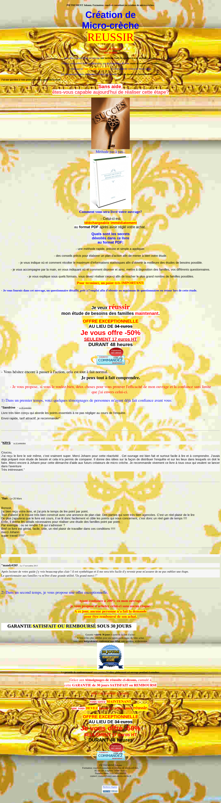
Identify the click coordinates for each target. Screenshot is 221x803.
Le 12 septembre (19, 443)
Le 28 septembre (25, 408)
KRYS (7, 442)
